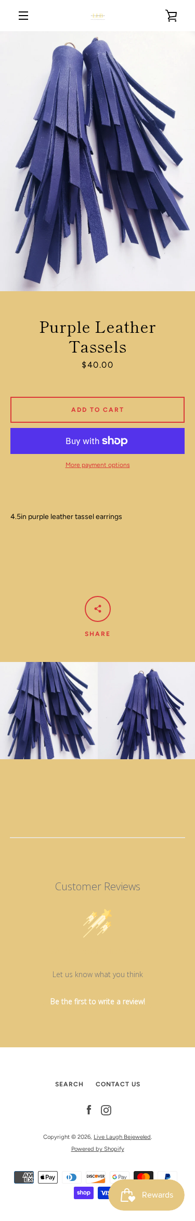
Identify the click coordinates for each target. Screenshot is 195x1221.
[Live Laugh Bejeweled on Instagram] (106, 1110)
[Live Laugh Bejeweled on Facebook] (89, 1110)
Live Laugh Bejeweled (122, 1136)
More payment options (98, 465)
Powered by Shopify (97, 1148)
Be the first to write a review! (97, 1001)
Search (69, 1084)
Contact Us (118, 1084)
